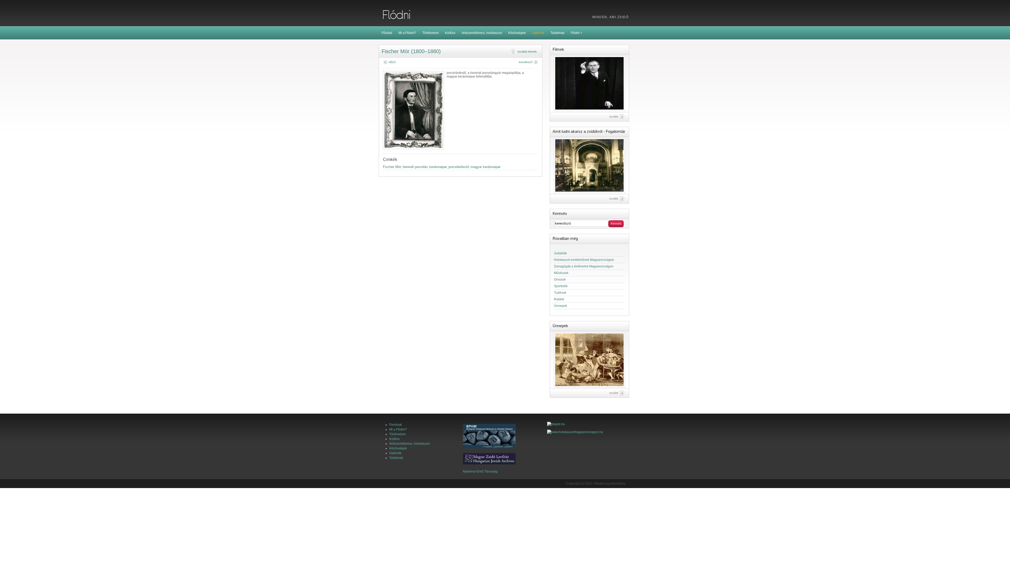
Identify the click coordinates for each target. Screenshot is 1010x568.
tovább (613, 116)
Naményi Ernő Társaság (480, 471)
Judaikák (560, 253)
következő (525, 62)
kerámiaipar (438, 167)
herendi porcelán (415, 167)
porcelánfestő (458, 167)
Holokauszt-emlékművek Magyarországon (584, 260)
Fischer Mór (392, 167)
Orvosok (560, 279)
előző (392, 62)
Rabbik (559, 299)
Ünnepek (560, 306)
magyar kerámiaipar (486, 167)
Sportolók (561, 286)
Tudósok (560, 293)
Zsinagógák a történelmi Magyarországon (583, 266)
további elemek (527, 51)
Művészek (561, 273)
